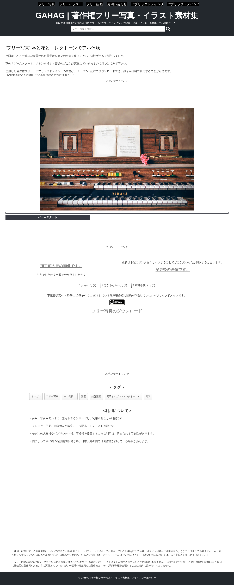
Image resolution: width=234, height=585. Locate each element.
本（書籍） (70, 396)
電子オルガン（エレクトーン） (123, 396)
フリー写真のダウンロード (117, 311)
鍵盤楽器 (96, 396)
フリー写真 (47, 4)
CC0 (59, 551)
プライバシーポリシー (144, 577)
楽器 (83, 396)
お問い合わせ (117, 4)
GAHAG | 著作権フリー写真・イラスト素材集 (117, 15)
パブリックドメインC (183, 4)
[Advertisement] (117, 94)
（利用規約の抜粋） (177, 562)
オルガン (36, 396)
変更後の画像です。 (173, 269)
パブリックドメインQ (147, 4)
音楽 (148, 396)
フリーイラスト (70, 4)
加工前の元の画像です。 (61, 266)
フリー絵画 (95, 4)
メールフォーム (111, 554)
